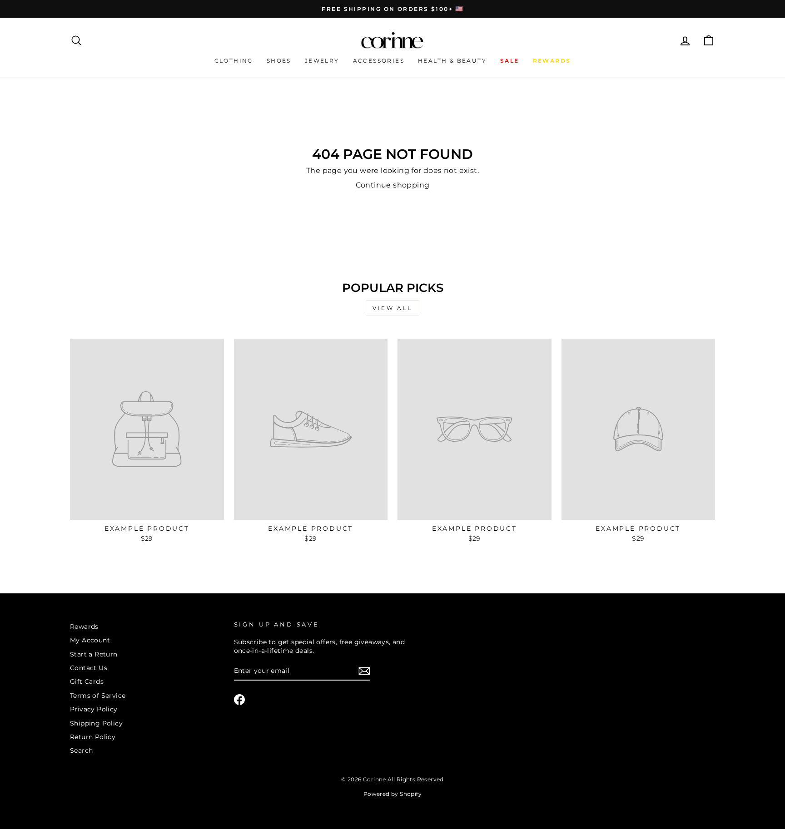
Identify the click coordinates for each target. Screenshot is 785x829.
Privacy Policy (94, 709)
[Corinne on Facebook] (239, 699)
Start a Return (94, 654)
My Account (90, 640)
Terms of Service (97, 695)
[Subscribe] (364, 671)
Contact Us (88, 667)
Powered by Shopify (392, 793)
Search (81, 750)
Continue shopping (393, 185)
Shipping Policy (96, 723)
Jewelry (322, 60)
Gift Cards (87, 681)
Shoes (279, 60)
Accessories (378, 60)
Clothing (233, 60)
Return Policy (92, 736)
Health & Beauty (452, 60)
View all (392, 308)
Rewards (84, 626)
